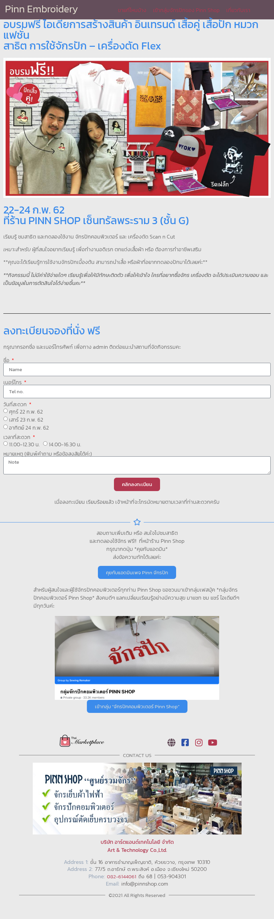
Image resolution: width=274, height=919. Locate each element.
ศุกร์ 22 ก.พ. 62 (26, 412)
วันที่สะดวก (15, 404)
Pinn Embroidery (41, 8)
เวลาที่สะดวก (17, 437)
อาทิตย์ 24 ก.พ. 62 (29, 428)
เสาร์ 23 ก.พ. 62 (26, 420)
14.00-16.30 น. (65, 444)
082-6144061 (121, 876)
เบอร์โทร (13, 382)
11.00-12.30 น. (24, 444)
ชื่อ (7, 360)
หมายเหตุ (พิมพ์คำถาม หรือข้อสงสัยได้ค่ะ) (47, 453)
